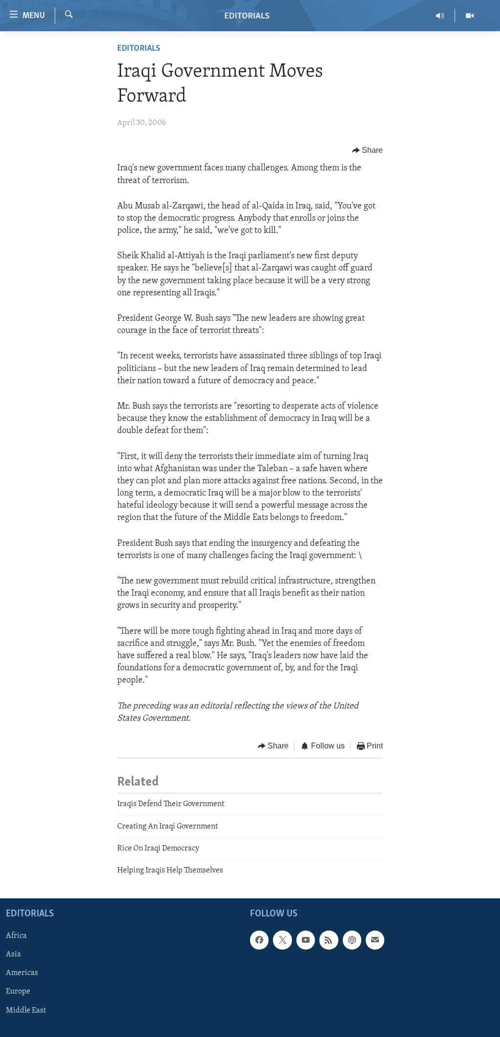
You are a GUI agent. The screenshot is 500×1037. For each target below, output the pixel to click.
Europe (18, 992)
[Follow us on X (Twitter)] (282, 940)
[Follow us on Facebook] (259, 940)
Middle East (26, 1010)
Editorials (138, 48)
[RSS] (328, 940)
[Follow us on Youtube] (305, 940)
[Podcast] (352, 940)
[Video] (469, 15)
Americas (22, 973)
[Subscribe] (375, 940)
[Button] (367, 150)
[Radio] (440, 15)
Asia (13, 954)
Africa (16, 936)
